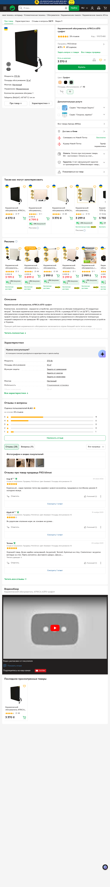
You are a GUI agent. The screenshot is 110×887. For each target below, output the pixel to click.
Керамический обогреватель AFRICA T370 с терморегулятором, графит (14, 209)
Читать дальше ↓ (14, 557)
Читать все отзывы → (15, 579)
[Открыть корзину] (105, 8)
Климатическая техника (34, 15)
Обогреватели (53, 15)
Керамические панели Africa (95, 15)
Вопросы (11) (27, 447)
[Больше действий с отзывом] (100, 496)
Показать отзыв (15, 666)
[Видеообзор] (8, 64)
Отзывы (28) (12, 447)
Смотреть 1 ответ (55, 504)
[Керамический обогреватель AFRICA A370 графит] (16, 694)
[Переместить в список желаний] (100, 60)
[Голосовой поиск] (66, 8)
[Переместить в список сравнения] (94, 60)
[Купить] (24, 218)
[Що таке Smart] (93, 227)
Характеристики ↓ (41, 103)
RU (82, 8)
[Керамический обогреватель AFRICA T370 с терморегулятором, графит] (16, 195)
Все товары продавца (90, 52)
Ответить (15, 496)
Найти (74, 8)
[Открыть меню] (5, 8)
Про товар (8, 21)
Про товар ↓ (16, 103)
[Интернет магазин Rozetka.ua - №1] (12, 8)
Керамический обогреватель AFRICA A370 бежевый (61, 209)
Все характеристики (16, 393)
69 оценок (71, 47)
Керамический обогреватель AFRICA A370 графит (14, 708)
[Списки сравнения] (98, 8)
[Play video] (55, 628)
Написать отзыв (55, 438)
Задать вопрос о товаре (68, 52)
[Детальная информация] (16, 241)
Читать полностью (15, 333)
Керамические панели (71, 15)
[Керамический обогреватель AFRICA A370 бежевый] (63, 195)
